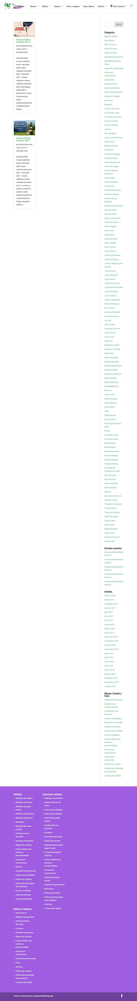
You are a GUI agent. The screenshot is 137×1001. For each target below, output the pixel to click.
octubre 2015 (110, 686)
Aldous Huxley (110, 53)
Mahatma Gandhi (111, 345)
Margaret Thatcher (112, 349)
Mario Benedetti (111, 357)
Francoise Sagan (111, 166)
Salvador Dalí (22, 52)
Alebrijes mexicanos (24, 818)
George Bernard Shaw (113, 206)
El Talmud (108, 150)
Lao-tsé (107, 320)
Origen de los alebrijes (25, 875)
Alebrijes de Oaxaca (24, 802)
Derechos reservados (113, 722)
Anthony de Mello (111, 88)
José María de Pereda (113, 287)
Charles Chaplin (111, 121)
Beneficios (20, 822)
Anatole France (110, 84)
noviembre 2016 (111, 641)
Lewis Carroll (110, 333)
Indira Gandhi (110, 243)
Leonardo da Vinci (112, 329)
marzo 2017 (109, 624)
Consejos (48, 833)
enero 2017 (109, 633)
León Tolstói (109, 324)
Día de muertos (119, 6)
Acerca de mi (21, 913)
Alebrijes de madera (24, 798)
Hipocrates (109, 235)
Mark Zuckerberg (111, 362)
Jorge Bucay (109, 279)
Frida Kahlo (109, 186)
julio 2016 (108, 653)
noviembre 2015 (111, 682)
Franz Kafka (109, 178)
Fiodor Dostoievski (112, 162)
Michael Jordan (111, 370)
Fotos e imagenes (72, 6)
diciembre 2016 (111, 637)
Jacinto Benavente (112, 255)
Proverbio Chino (111, 435)
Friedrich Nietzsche (112, 190)
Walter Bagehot (111, 529)
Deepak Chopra (110, 146)
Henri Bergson (110, 226)
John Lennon (110, 271)
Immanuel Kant (110, 239)
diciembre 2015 (111, 678)
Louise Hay (109, 337)
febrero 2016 (109, 674)
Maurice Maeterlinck (113, 366)
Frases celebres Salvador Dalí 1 (23, 139)
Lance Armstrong (111, 316)
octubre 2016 (110, 645)
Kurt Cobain (109, 308)
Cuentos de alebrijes (113, 718)
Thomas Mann (110, 508)
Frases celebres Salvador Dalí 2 (23, 41)
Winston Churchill (111, 537)
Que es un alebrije (23, 891)
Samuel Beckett (111, 483)
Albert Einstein (110, 49)
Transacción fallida (112, 776)
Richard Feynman (111, 451)
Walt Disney (109, 525)
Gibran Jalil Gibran (112, 218)
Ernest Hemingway (112, 154)
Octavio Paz (109, 395)
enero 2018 (109, 600)
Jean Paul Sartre (111, 259)
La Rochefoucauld (112, 312)
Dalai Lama (109, 142)
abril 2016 (108, 666)
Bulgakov (108, 104)
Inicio (18, 963)
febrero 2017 (109, 629)
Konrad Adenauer (111, 304)
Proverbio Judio (111, 439)
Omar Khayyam (110, 399)
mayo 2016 (109, 662)
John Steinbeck (111, 275)
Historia (21, 6)
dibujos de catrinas (112, 727)
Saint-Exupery (110, 475)
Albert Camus (110, 44)
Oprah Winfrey (110, 403)
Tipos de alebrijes (112, 512)
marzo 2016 (109, 670)
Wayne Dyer (109, 533)
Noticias (101, 6)
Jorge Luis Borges (112, 283)
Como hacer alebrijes (53, 810)
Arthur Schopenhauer (113, 92)
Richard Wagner (111, 455)
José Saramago (111, 291)
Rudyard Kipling (111, 464)
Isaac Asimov (110, 247)
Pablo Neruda (110, 415)
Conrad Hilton (110, 133)
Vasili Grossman (111, 516)
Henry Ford (109, 230)
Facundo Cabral (111, 158)
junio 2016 (108, 657)
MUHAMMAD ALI (111, 386)
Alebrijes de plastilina (113, 57)
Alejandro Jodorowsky (113, 68)
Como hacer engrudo (53, 814)
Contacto (19, 928)
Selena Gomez (110, 488)
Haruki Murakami (111, 222)
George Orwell (110, 214)
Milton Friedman (111, 382)
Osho (106, 411)
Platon (107, 431)
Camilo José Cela (111, 109)
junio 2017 (108, 616)
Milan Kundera (110, 378)
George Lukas (110, 210)
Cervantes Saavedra (113, 117)
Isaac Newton (110, 251)
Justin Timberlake (112, 300)
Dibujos (45, 6)
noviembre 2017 (111, 604)
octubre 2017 (110, 608)
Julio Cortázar (110, 296)
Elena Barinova (26, 46)
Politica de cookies (112, 764)
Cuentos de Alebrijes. (113, 137)
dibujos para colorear (113, 731)
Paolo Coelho (110, 419)
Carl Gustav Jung (111, 113)
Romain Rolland (111, 460)
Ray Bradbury (110, 443)
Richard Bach (110, 447)
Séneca (107, 492)
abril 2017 (108, 620)
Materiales (49, 889)
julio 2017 (108, 612)
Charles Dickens (111, 125)
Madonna (108, 341)
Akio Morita (109, 40)
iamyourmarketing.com (43, 996)
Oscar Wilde (109, 407)
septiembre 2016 (111, 649)
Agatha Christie (111, 36)
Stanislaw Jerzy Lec (112, 496)
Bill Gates (108, 100)
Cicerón (107, 129)
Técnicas (33, 6)
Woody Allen (109, 541)
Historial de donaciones (26, 871)
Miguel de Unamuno (112, 374)
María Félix (109, 353)
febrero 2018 (109, 595)
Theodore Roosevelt (113, 504)
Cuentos (57, 6)
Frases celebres (88, 6)
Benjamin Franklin (112, 96)
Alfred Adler (109, 80)
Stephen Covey (110, 500)
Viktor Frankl (109, 521)
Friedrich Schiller (111, 194)
